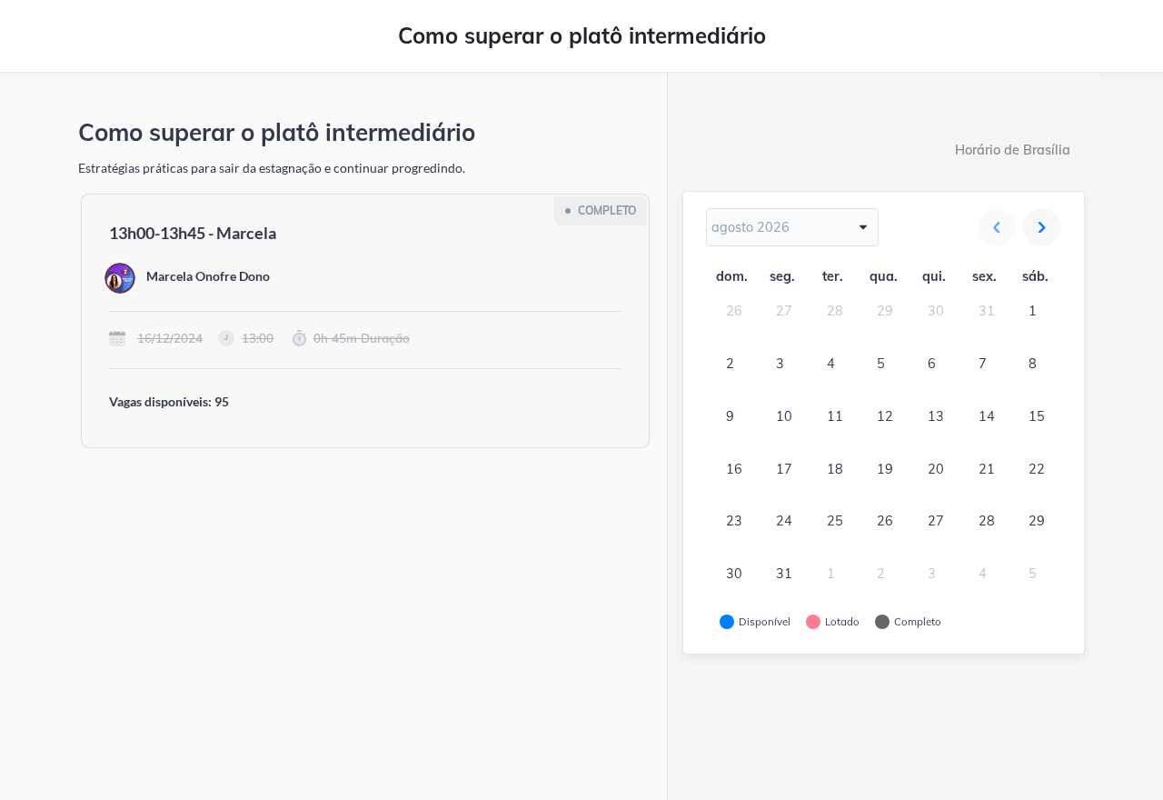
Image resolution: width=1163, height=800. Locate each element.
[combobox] (792, 227)
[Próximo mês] (1042, 227)
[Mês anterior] (997, 227)
